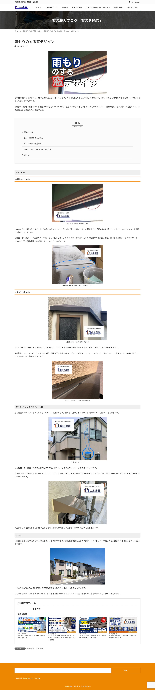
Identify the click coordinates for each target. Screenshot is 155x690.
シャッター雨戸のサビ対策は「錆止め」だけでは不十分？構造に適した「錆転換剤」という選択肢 (61, 638)
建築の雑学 (30, 648)
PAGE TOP (149, 667)
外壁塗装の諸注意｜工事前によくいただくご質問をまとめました (122, 637)
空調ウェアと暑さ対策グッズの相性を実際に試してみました (31, 637)
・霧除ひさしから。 (34, 137)
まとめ (26, 155)
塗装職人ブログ (41, 632)
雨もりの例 (27, 132)
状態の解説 (39, 648)
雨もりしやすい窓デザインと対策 (36, 149)
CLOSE (79, 126)
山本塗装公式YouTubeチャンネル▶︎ (27, 678)
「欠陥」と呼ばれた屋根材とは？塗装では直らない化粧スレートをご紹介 (92, 637)
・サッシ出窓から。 (34, 143)
